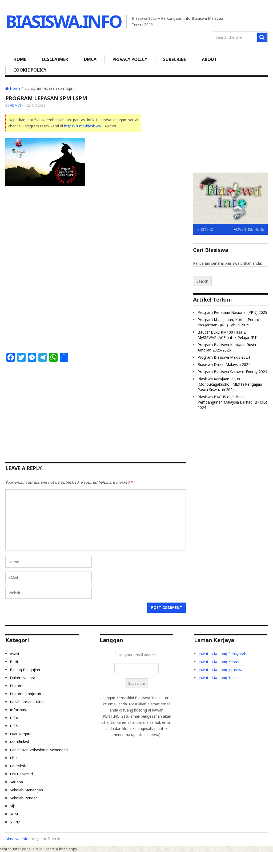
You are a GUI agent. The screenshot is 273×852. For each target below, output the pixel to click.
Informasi (18, 709)
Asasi (14, 653)
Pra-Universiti (21, 773)
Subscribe (174, 59)
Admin (15, 105)
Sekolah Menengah (26, 789)
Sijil (12, 805)
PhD (13, 757)
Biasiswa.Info (63, 21)
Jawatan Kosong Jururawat (222, 669)
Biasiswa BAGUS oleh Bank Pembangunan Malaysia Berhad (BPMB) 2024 (232, 402)
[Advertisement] (73, 230)
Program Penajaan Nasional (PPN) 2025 (232, 312)
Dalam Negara (22, 677)
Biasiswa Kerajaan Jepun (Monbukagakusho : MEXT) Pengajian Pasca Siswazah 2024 (230, 384)
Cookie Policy (29, 70)
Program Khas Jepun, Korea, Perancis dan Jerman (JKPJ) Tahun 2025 (230, 322)
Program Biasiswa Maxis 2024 (224, 357)
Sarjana (16, 781)
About (209, 59)
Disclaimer (55, 59)
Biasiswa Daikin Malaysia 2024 (224, 364)
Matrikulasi (19, 741)
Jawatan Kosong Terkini (219, 677)
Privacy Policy (130, 59)
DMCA (90, 59)
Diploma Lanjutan (25, 693)
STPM (15, 821)
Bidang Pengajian (25, 669)
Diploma (17, 685)
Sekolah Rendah (24, 797)
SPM (14, 813)
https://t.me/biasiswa (82, 125)
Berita (15, 661)
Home (19, 59)
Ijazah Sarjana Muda (28, 701)
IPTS (14, 725)
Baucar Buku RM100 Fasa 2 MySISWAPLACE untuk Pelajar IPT (227, 335)
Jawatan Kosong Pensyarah (222, 653)
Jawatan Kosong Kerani (219, 661)
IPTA (14, 717)
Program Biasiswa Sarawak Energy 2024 (232, 371)
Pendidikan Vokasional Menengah (39, 749)
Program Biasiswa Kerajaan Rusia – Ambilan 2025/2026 (228, 347)
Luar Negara (20, 733)
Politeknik (18, 765)
